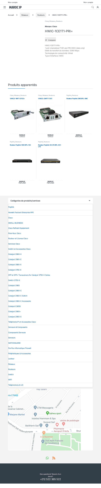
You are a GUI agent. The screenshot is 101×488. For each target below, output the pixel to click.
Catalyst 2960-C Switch (17, 296)
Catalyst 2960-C (15, 291)
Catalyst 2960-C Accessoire (19, 301)
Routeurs (40, 15)
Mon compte (12, 2)
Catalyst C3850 (14, 306)
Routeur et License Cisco (18, 238)
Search (92, 7)
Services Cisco (14, 244)
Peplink (69, 95)
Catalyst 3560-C (14, 259)
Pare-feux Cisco (14, 233)
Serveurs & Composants (17, 327)
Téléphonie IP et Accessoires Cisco (22, 322)
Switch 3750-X (14, 280)
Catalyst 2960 (14, 285)
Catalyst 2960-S (14, 317)
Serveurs (11, 338)
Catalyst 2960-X (15, 254)
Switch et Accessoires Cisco (19, 249)
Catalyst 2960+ (14, 311)
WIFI (10, 380)
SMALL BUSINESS (15, 223)
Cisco (47, 21)
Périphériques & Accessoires (19, 353)
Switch (11, 374)
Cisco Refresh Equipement (18, 228)
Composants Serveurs (17, 332)
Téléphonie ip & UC (15, 385)
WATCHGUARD (14, 343)
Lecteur (11, 359)
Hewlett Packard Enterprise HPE (21, 212)
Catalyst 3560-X (14, 264)
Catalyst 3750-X (14, 270)
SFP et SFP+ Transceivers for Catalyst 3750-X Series (29, 275)
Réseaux (24, 15)
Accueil (11, 15)
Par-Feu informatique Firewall (19, 348)
